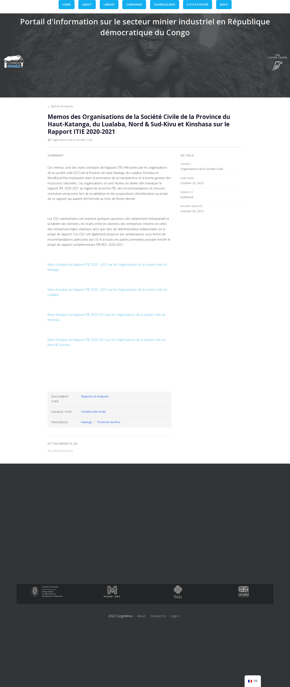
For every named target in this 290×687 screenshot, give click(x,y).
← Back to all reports (60, 106)
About (141, 616)
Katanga (86, 422)
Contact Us (158, 616)
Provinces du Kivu (108, 422)
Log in (175, 616)
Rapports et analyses (95, 396)
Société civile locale (93, 411)
